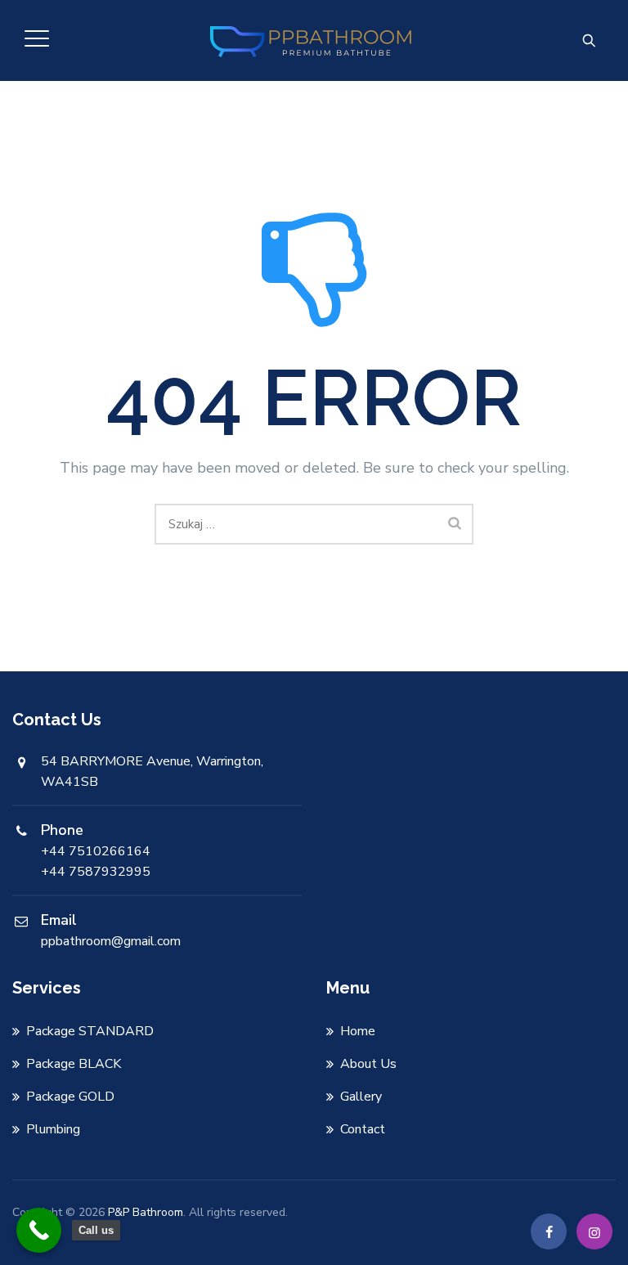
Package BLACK (73, 1064)
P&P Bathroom (145, 1212)
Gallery (361, 1097)
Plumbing (53, 1129)
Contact (362, 1129)
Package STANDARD (90, 1031)
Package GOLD (70, 1097)
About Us (368, 1064)
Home (357, 1031)
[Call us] (38, 1230)
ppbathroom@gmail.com (111, 941)
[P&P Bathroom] (312, 40)
